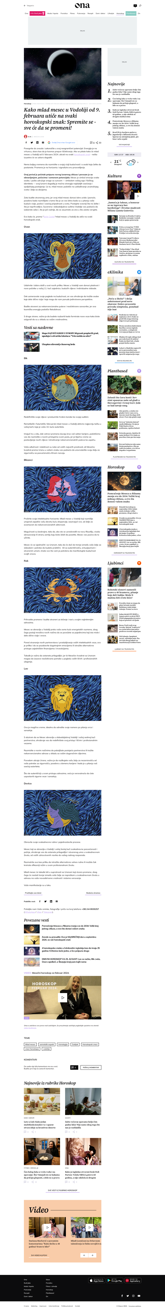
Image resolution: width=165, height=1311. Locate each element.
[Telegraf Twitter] (127, 1296)
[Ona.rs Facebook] (122, 1296)
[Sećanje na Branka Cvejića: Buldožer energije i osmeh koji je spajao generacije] (113, 219)
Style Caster (49, 216)
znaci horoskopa (32, 1049)
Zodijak (75, 1044)
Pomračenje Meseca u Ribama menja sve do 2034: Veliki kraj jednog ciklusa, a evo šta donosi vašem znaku (124, 124)
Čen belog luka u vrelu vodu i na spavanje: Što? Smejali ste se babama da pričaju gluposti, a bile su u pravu (124, 101)
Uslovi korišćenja (30, 1028)
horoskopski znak (82, 154)
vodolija (46, 1049)
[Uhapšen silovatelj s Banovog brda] (32, 347)
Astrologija (63, 1044)
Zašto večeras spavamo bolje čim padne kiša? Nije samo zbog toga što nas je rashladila (124, 92)
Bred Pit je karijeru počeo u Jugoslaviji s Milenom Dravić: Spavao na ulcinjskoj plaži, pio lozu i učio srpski (123, 135)
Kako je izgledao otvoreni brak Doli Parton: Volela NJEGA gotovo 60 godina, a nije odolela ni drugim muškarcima (124, 113)
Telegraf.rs (30, 5)
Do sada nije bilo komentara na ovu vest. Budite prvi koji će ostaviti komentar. (41, 1067)
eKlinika (115, 272)
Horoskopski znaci (90, 1044)
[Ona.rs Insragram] (133, 1296)
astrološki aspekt (47, 1044)
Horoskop (27, 104)
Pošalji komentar (91, 1067)
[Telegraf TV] (139, 1296)
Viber (39, 912)
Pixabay (26, 511)
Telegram (47, 912)
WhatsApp (30, 912)
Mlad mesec (30, 1044)
